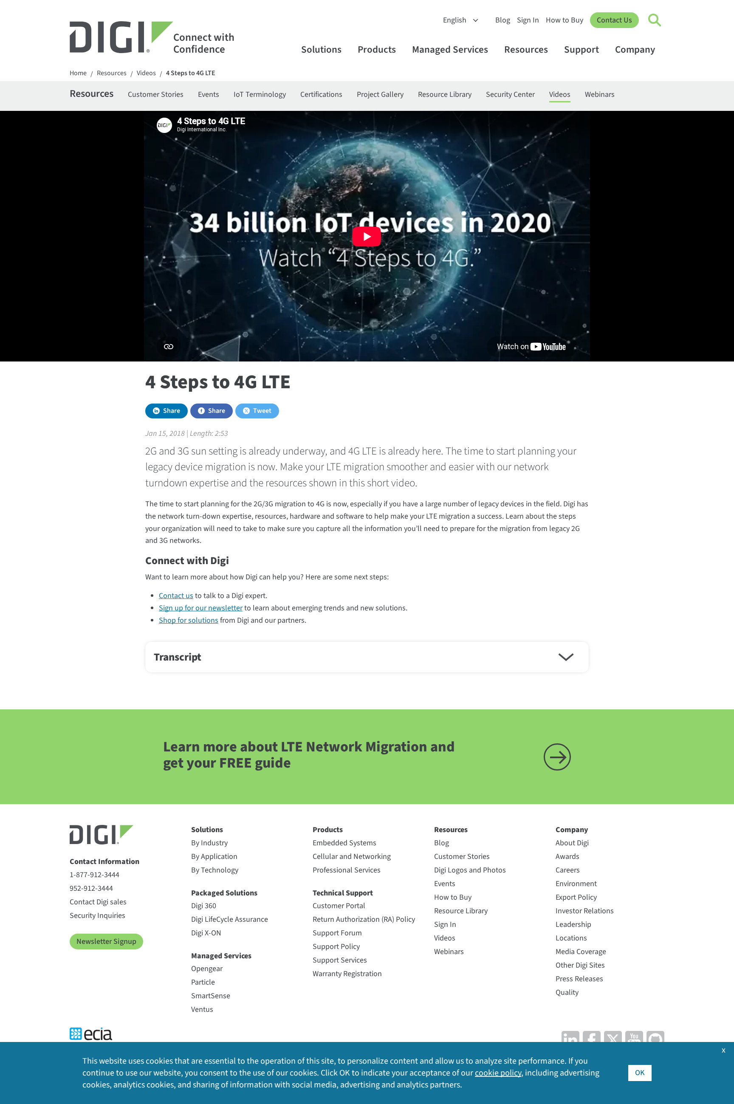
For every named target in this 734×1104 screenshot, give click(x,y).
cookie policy (498, 1073)
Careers (568, 870)
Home (78, 73)
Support (581, 49)
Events (208, 94)
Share (171, 410)
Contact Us (614, 20)
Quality (567, 992)
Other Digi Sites (580, 965)
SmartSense (210, 996)
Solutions (321, 49)
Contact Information (104, 862)
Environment (576, 883)
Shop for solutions (188, 620)
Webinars (600, 94)
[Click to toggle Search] (655, 20)
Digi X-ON (206, 933)
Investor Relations (585, 911)
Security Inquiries (97, 915)
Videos (146, 73)
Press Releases (579, 979)
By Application (214, 856)
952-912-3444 (91, 888)
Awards (567, 856)
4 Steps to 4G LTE (190, 73)
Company (635, 49)
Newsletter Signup (106, 941)
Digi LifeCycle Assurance (229, 919)
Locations (571, 938)
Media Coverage (581, 951)
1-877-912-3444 (94, 875)
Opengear (207, 968)
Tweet (262, 410)
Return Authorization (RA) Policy (364, 919)
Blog (502, 20)
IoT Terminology (260, 94)
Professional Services (347, 870)
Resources (526, 49)
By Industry (209, 843)
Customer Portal (339, 906)
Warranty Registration (347, 973)
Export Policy (576, 897)
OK (640, 1072)
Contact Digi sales (98, 902)
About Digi (572, 843)
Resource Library (444, 94)
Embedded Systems (344, 843)
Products (377, 49)
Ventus (202, 1009)
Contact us (176, 595)
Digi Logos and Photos (470, 870)
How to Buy (564, 20)
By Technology (214, 870)
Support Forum (337, 933)
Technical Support (343, 893)
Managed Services (450, 49)
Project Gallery (380, 94)
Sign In (528, 20)
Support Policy (336, 946)
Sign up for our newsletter (201, 608)
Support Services (340, 960)
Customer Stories (156, 94)
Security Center (510, 94)
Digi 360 (203, 906)
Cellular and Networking (352, 856)
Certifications (321, 94)
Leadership (573, 924)
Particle (203, 982)
